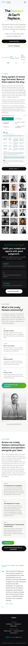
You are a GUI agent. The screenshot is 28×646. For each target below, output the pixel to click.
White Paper (13, 626)
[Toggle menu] (25, 2)
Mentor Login (7, 630)
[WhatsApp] (9, 637)
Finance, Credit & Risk (19, 123)
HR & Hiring (18, 118)
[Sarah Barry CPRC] (4, 421)
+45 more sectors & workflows (20, 127)
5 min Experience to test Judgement (11, 385)
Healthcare (6, 126)
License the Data (14, 41)
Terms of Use (13, 632)
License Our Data (18, 630)
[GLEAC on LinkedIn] (7, 637)
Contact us (7, 542)
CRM (4, 118)
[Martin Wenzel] (5, 421)
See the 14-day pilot (13, 291)
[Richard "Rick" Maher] (8, 421)
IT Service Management (6, 123)
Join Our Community (14, 46)
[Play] (12, 180)
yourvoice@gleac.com (16, 637)
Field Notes (9, 624)
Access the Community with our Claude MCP (13, 548)
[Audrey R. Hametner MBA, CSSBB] (2, 421)
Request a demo (13, 168)
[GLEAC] (14, 617)
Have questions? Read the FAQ (14, 424)
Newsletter (18, 624)
